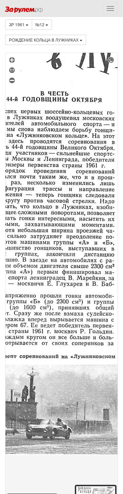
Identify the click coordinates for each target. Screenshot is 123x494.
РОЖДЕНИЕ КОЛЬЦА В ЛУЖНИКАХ (44, 40)
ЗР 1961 (17, 24)
